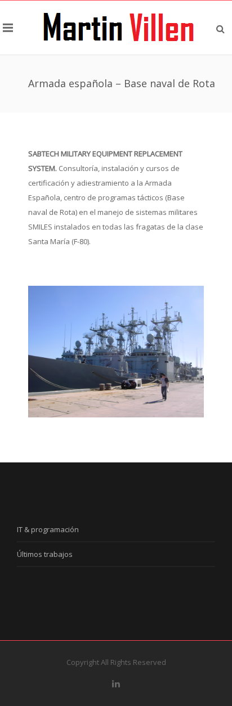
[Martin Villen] (118, 28)
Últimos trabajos (45, 554)
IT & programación (48, 529)
